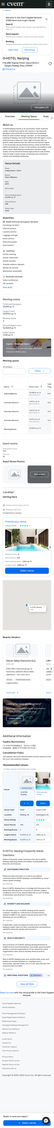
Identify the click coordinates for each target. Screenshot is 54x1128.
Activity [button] (9, 680)
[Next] (51, 117)
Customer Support (9, 1047)
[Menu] (3, 4)
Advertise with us (9, 1068)
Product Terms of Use (11, 1061)
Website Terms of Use (11, 1065)
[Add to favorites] (50, 64)
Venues (8, 10)
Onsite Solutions (8, 1007)
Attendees (7, 367)
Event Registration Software (13, 1017)
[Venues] (49, 4)
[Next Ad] (50, 547)
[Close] (46, 19)
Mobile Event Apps (9, 1021)
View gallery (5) (41, 107)
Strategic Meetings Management (15, 1025)
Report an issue (7, 993)
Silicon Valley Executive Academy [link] (21, 660)
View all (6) (7, 287)
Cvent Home (7, 1039)
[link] (21, 650)
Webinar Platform (9, 1033)
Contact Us (6, 1043)
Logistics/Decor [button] (12, 683)
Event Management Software (13, 1013)
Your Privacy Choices (10, 1051)
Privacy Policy (7, 1057)
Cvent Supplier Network (11, 1003)
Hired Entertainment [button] (23, 680)
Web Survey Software (11, 1029)
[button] (23, 370)
